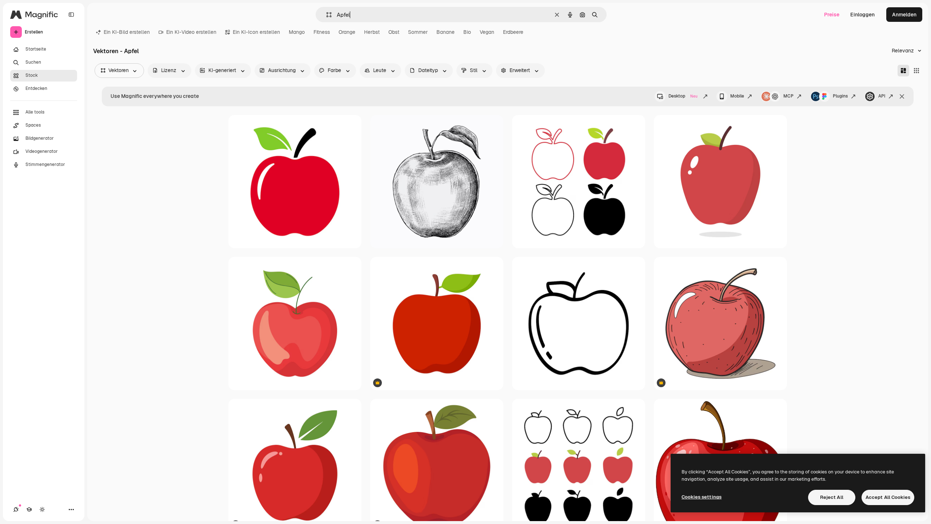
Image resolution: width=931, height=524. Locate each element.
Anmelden (904, 14)
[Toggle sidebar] (71, 14)
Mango (297, 32)
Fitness (321, 32)
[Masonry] (903, 70)
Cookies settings (702, 497)
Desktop (683, 96)
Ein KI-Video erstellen (191, 32)
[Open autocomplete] (326, 14)
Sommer (418, 32)
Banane (445, 32)
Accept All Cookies (888, 497)
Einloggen (862, 14)
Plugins (840, 96)
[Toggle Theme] (42, 509)
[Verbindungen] (16, 509)
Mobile (737, 96)
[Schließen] (902, 96)
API (881, 96)
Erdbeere (513, 32)
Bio (467, 32)
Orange (347, 32)
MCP (788, 96)
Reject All (831, 497)
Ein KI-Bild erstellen (127, 32)
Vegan (487, 32)
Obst (393, 32)
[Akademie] (29, 509)
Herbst (372, 32)
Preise (831, 14)
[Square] (916, 70)
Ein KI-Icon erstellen (256, 32)
